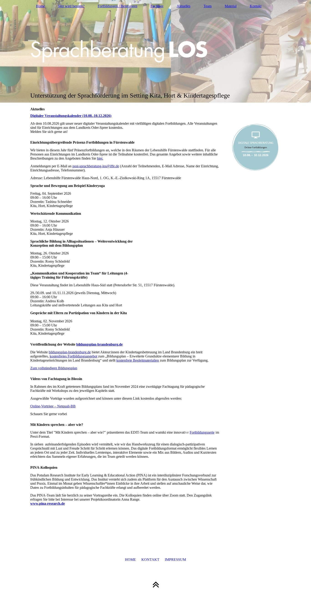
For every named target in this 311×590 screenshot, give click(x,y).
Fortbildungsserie (202, 432)
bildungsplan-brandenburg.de (99, 344)
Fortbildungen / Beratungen (117, 6)
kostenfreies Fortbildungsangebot (73, 356)
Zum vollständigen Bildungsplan (53, 368)
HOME (130, 560)
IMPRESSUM (175, 560)
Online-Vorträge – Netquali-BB (53, 406)
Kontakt (255, 6)
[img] (155, 51)
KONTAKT (150, 560)
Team (208, 6)
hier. (100, 158)
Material (231, 6)
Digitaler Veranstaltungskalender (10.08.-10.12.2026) (70, 116)
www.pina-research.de (47, 503)
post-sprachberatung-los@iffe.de (95, 166)
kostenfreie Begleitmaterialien (137, 360)
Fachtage (156, 6)
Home (40, 6)
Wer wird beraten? (71, 6)
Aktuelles (183, 6)
